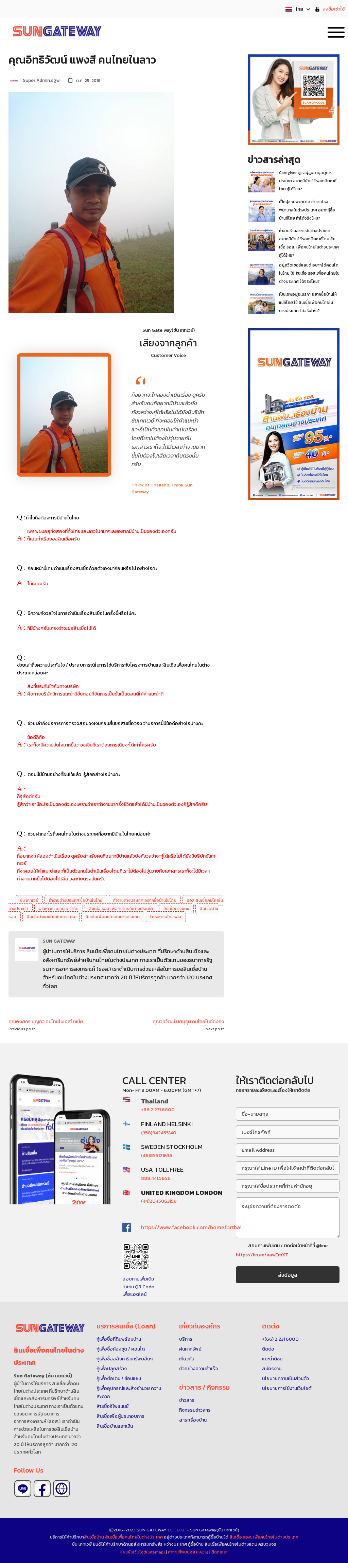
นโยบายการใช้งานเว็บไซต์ (286, 1388)
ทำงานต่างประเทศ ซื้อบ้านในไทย (76, 900)
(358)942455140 (158, 1132)
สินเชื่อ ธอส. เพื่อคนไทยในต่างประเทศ (263, 1537)
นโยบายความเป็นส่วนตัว (285, 1378)
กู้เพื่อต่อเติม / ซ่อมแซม (119, 1378)
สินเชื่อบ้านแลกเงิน (115, 1426)
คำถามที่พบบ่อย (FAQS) (188, 1552)
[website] (61, 1488)
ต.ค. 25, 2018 (88, 81)
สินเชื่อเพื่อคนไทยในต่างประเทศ (113, 917)
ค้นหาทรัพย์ (190, 1349)
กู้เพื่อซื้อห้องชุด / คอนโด (121, 1349)
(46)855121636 (156, 1155)
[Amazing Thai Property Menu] (336, 31)
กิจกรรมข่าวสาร (195, 1410)
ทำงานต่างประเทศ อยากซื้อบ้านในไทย (144, 900)
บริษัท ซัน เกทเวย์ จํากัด (59, 909)
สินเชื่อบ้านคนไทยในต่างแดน (51, 917)
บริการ (185, 1339)
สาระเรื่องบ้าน (193, 1420)
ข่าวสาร (186, 1400)
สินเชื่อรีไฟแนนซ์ (112, 1406)
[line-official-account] (23, 1488)
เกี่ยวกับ (186, 1358)
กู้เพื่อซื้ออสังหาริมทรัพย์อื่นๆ (125, 1358)
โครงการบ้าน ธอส (165, 917)
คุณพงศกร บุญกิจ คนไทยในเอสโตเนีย (45, 1021)
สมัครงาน (271, 1368)
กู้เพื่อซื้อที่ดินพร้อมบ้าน (119, 1339)
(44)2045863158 (159, 1201)
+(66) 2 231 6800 (280, 1339)
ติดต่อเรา (219, 1552)
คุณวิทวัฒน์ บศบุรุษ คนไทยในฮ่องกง (188, 1021)
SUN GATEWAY (58, 941)
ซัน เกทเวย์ (29, 900)
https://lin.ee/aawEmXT (262, 1254)
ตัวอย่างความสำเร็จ (198, 1368)
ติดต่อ (268, 1349)
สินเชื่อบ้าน (94, 1537)
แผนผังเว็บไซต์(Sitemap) (143, 1552)
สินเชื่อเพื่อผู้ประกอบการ (120, 1416)
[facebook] (42, 1488)
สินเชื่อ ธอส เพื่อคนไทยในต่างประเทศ (121, 909)
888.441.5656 (156, 1178)
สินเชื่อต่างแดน (176, 909)
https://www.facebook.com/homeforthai (191, 1227)
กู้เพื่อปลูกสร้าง (112, 1368)
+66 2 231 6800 (158, 1109)
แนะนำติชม (272, 1358)
